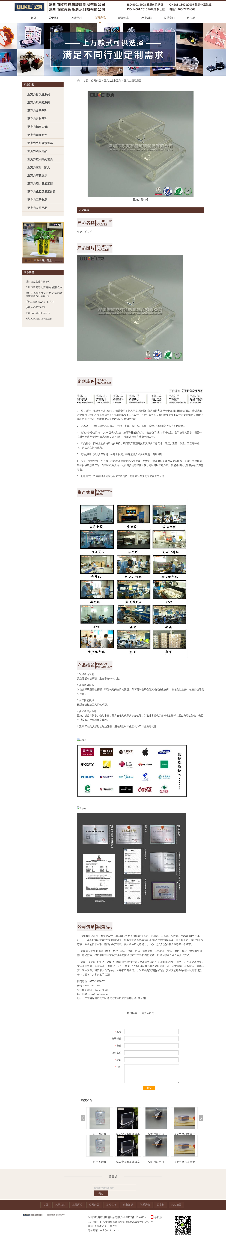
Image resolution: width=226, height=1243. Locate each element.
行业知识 (146, 17)
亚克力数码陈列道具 (40, 159)
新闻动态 (123, 17)
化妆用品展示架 (184, 1134)
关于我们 (54, 17)
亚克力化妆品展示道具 (41, 191)
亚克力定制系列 (37, 118)
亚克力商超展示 (37, 175)
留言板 (191, 17)
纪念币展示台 (128, 1134)
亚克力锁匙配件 (37, 134)
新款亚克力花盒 (43, 260)
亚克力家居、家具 (38, 167)
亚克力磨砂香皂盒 (156, 1134)
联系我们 (169, 17)
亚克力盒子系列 (37, 110)
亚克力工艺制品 (37, 199)
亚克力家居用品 (37, 207)
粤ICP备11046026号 (136, 1217)
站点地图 (176, 1204)
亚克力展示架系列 (38, 102)
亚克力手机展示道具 (40, 143)
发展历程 (77, 17)
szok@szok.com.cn (99, 994)
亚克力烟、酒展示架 (40, 183)
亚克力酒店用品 (37, 151)
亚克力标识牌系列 (38, 94)
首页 (33, 17)
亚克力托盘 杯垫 (37, 126)
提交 (149, 1087)
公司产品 (100, 17)
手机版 (158, 1217)
